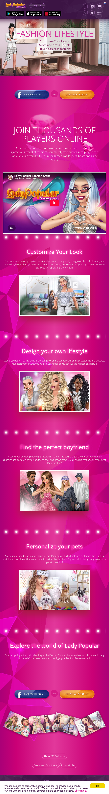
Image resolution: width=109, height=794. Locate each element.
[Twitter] (92, 13)
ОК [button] (97, 785)
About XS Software (54, 756)
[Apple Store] (34, 14)
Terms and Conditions (45, 765)
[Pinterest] (85, 13)
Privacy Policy (68, 765)
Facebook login (33, 94)
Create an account (77, 94)
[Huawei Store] (53, 14)
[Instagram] (92, 6)
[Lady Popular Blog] (100, 13)
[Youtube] (100, 6)
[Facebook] (85, 6)
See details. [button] (81, 790)
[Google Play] (15, 14)
